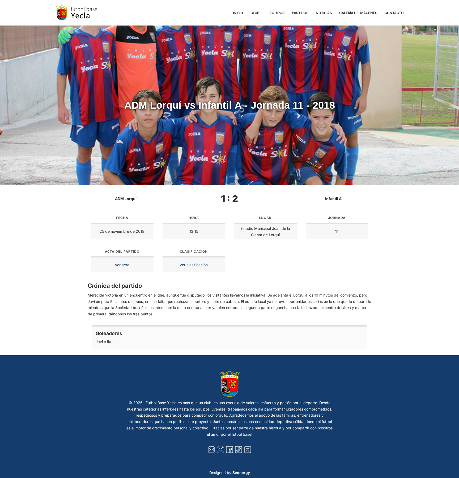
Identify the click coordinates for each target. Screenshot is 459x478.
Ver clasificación (194, 265)
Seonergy (241, 472)
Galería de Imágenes (358, 13)
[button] (261, 13)
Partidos (300, 13)
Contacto (394, 13)
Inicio (238, 13)
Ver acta (122, 265)
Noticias (324, 13)
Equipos (277, 13)
